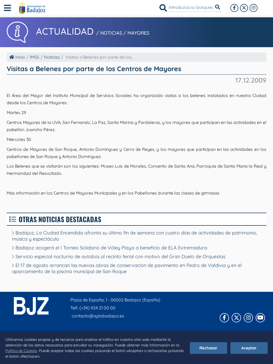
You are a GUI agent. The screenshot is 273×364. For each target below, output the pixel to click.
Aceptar (249, 347)
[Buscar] (163, 8)
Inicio (19, 57)
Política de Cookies (21, 350)
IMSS (34, 57)
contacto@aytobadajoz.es (98, 315)
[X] (244, 8)
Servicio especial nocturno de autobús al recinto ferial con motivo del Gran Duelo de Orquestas (119, 256)
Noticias (52, 57)
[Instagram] (254, 8)
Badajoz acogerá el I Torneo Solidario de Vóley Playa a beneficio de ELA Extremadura (110, 248)
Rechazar (208, 347)
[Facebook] (234, 8)
